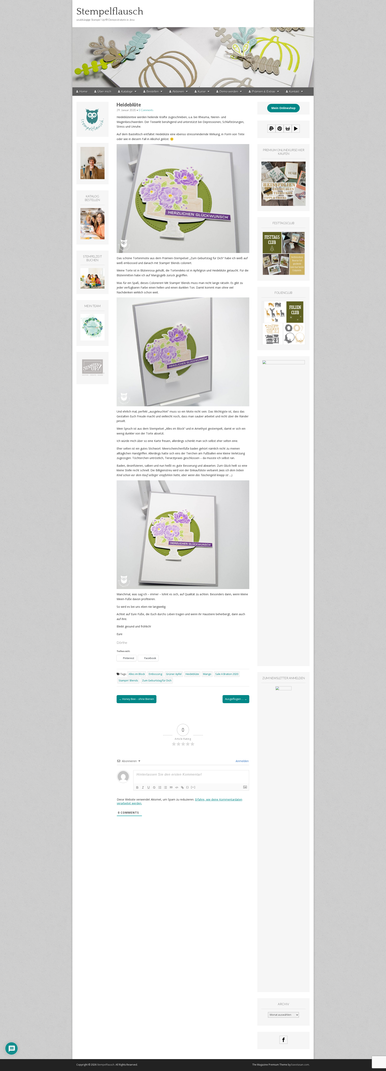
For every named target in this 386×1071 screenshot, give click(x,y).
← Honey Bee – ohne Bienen (136, 699)
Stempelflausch (109, 11)
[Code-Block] (177, 787)
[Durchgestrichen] (154, 787)
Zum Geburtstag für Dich (156, 680)
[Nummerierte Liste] (160, 787)
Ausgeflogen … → (236, 699)
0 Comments (146, 110)
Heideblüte (192, 674)
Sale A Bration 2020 (226, 674)
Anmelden (242, 761)
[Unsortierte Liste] (165, 787)
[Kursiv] (143, 787)
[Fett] (137, 787)
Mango (207, 674)
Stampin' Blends (128, 680)
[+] (193, 787)
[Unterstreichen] (148, 787)
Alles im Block (137, 674)
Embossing (155, 674)
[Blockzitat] (171, 787)
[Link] (182, 787)
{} (187, 787)
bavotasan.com (300, 1064)
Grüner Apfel (174, 674)
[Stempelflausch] (193, 43)
